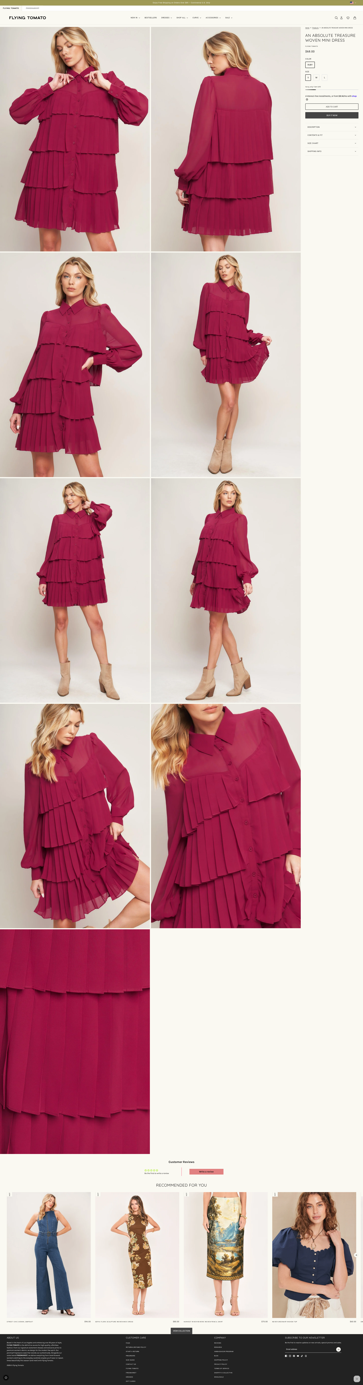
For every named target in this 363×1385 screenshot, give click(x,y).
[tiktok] (301, 1356)
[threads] (305, 1356)
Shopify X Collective (223, 1373)
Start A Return (132, 1351)
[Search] (336, 17)
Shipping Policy (221, 1360)
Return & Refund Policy (136, 1347)
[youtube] (297, 1356)
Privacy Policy (220, 1364)
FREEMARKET (131, 1373)
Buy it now (332, 115)
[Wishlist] (348, 17)
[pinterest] (294, 1356)
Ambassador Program (224, 1351)
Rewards (218, 1347)
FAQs (128, 1343)
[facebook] (286, 1356)
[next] (356, 1255)
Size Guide (130, 1360)
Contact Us (131, 1364)
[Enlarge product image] (75, 139)
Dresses (129, 1377)
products (315, 28)
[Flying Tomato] (27, 17)
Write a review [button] (206, 1171)
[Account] (341, 17)
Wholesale (219, 1377)
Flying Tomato (311, 46)
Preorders (130, 1356)
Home (307, 28)
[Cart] (354, 17)
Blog (216, 1356)
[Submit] (338, 1349)
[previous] (7, 1194)
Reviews (217, 1343)
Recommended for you (181, 1185)
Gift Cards (130, 1381)
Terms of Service (221, 1368)
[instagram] (290, 1356)
